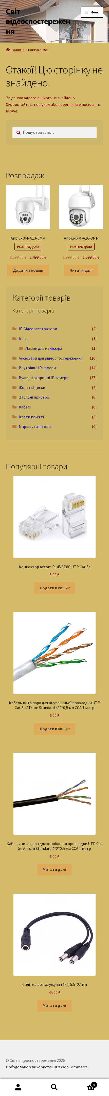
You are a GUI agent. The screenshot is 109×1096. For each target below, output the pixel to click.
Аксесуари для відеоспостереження (50, 358)
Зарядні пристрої (34, 397)
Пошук (54, 1087)
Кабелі (25, 406)
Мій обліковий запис (18, 1087)
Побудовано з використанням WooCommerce (47, 1066)
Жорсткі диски (32, 387)
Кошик (84, 1083)
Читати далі (81, 270)
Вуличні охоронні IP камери (43, 377)
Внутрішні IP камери (37, 367)
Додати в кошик (28, 270)
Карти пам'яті (31, 416)
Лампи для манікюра (43, 348)
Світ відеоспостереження (38, 21)
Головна (18, 49)
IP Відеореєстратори (38, 328)
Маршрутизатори (35, 426)
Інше (23, 338)
